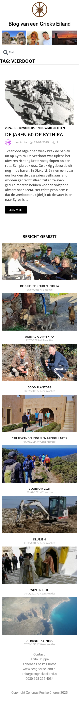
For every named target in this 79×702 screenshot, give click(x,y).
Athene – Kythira (39, 641)
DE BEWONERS (24, 128)
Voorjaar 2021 (39, 489)
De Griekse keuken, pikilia (39, 286)
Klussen (39, 539)
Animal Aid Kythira (39, 336)
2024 (8, 128)
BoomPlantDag (39, 387)
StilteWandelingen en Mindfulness (39, 438)
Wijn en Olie (39, 590)
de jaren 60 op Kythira (34, 134)
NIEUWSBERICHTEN (51, 128)
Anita (23, 142)
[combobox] (37, 52)
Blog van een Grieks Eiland (40, 24)
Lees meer (15, 209)
